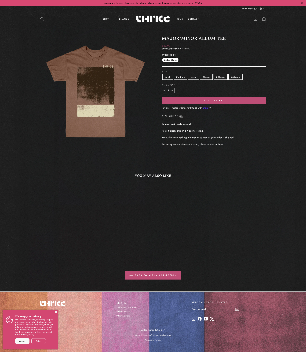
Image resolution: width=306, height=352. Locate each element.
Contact (193, 19)
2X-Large (220, 77)
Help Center (121, 303)
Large (194, 77)
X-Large (206, 77)
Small (167, 77)
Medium (180, 77)
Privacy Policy (27, 334)
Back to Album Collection (155, 275)
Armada (158, 340)
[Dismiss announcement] (302, 3)
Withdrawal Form (123, 315)
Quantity (168, 85)
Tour (180, 19)
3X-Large (235, 77)
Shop (106, 19)
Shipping (166, 48)
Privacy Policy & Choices (126, 307)
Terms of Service (123, 311)
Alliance (123, 19)
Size (165, 72)
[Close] (56, 312)
